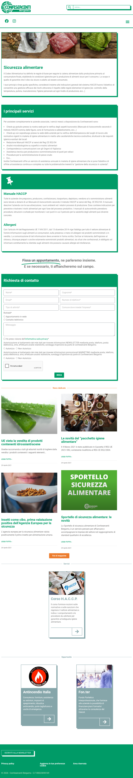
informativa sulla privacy (36, 339)
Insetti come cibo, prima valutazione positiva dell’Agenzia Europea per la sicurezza (26, 523)
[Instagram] (14, 21)
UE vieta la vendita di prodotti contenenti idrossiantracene (21, 442)
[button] (127, 22)
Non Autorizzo (24, 348)
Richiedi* (8, 313)
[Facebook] (6, 21)
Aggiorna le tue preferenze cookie (52, 764)
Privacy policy (7, 763)
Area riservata (80, 763)
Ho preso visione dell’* (27, 339)
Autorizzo (10, 348)
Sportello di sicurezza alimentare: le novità (86, 518)
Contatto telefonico (14, 320)
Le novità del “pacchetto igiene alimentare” (82, 440)
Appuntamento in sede (16, 316)
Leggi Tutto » (6, 459)
